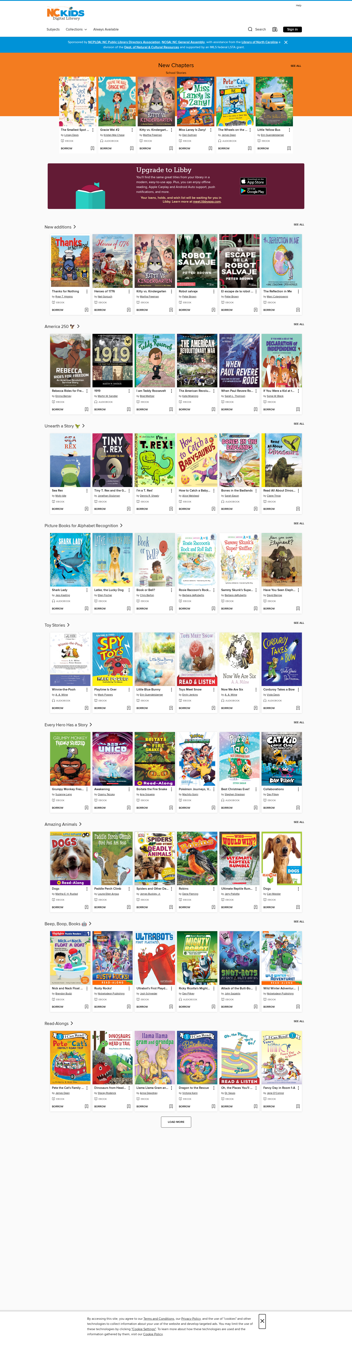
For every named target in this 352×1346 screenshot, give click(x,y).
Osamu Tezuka (106, 794)
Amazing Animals (61, 824)
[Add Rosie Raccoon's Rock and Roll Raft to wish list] (213, 609)
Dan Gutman (189, 135)
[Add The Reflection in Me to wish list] (297, 310)
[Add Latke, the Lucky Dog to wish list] (128, 609)
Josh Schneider (148, 993)
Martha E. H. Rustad (66, 894)
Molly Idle (60, 495)
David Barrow (274, 595)
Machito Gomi (190, 794)
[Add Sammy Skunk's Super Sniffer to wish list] (255, 609)
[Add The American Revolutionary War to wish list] (213, 409)
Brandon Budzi (63, 993)
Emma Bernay (63, 396)
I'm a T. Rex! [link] (144, 491)
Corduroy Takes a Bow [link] (279, 690)
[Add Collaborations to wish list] (297, 808)
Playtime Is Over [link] (105, 690)
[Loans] (275, 30)
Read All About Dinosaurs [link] (279, 491)
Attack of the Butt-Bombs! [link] (237, 988)
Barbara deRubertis (193, 595)
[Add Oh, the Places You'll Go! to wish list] (255, 1106)
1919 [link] (97, 391)
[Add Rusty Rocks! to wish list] (128, 1007)
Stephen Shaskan (235, 794)
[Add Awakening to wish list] (128, 808)
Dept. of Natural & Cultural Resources (151, 47)
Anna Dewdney (148, 1093)
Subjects (53, 29)
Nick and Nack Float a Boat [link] (68, 988)
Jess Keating (62, 595)
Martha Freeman (152, 135)
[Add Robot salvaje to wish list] (213, 310)
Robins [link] (183, 889)
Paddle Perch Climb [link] (107, 889)
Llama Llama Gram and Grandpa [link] (152, 1088)
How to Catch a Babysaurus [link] (195, 491)
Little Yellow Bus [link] (268, 130)
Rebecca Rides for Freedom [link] (68, 391)
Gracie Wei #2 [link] (109, 130)
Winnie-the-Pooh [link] (64, 690)
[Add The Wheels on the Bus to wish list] (249, 148)
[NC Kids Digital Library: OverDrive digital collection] (66, 14)
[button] (256, 30)
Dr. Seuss (230, 1093)
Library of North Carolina (260, 42)
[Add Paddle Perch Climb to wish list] (128, 907)
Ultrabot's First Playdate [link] (152, 988)
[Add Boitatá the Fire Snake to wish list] (171, 808)
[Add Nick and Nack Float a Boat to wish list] (86, 1007)
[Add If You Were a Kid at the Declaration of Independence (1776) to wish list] (297, 409)
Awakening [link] (102, 789)
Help (298, 5)
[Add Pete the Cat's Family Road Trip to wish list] (86, 1106)
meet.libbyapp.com (207, 202)
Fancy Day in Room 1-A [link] (279, 1088)
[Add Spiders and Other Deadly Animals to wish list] (171, 907)
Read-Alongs (57, 1023)
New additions (59, 227)
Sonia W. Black (275, 396)
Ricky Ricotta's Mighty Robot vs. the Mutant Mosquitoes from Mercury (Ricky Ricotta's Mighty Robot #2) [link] (195, 988)
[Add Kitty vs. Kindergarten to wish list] (171, 148)
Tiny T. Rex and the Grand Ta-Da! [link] (110, 491)
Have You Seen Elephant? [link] (279, 590)
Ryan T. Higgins (64, 296)
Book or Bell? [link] (145, 590)
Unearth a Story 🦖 (63, 426)
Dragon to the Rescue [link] (194, 1088)
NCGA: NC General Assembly (183, 42)
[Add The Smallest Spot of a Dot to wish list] (92, 148)
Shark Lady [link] (59, 590)
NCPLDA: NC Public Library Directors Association (124, 42)
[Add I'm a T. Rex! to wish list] (171, 509)
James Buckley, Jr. (150, 894)
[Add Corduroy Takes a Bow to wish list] (297, 708)
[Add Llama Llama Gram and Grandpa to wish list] (171, 1106)
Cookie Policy (153, 1334)
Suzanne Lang (63, 794)
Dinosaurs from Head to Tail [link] (110, 1088)
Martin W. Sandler (108, 396)
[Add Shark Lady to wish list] (86, 609)
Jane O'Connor (275, 1093)
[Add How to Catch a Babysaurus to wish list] (213, 509)
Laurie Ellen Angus (108, 894)
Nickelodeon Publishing (111, 993)
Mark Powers (105, 694)
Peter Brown (189, 296)
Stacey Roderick (107, 1093)
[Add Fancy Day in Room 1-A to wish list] (297, 1106)
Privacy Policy (191, 1319)
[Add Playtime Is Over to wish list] (128, 708)
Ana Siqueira (147, 794)
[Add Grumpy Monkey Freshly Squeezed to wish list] (86, 808)
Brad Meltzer (147, 396)
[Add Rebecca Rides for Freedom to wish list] (86, 409)
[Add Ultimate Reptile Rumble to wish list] (255, 907)
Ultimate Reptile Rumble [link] (237, 889)
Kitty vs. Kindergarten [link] (154, 130)
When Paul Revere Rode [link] (237, 391)
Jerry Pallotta (232, 894)
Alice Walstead (190, 495)
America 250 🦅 (60, 326)
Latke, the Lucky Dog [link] (109, 590)
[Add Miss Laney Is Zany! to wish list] (210, 148)
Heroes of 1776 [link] (104, 291)
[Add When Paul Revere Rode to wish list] (255, 409)
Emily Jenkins (190, 694)
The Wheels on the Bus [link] (233, 130)
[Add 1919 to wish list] (128, 409)
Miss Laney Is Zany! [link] (192, 130)
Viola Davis (273, 694)
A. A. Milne (61, 694)
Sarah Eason (232, 495)
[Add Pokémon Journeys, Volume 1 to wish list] (213, 808)
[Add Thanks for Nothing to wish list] (86, 310)
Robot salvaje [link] (188, 291)
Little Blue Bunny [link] (148, 690)
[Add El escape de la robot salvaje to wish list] (255, 310)
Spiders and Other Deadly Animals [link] (152, 889)
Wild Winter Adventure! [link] (279, 988)
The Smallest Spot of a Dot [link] (76, 130)
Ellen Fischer (105, 595)
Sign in (292, 29)
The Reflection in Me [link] (277, 291)
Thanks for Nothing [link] (65, 291)
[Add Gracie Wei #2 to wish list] (131, 148)
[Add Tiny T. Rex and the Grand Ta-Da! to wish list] (128, 509)
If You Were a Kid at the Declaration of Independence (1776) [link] (279, 391)
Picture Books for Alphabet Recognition (82, 526)
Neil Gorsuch (105, 296)
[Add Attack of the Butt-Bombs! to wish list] (255, 1007)
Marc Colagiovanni (277, 296)
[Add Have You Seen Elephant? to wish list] (297, 609)
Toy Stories (55, 625)
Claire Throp (274, 495)
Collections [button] (75, 29)
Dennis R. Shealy (149, 495)
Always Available (106, 29)
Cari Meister (274, 894)
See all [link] (296, 66)
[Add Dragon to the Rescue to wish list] (213, 1106)
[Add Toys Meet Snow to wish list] (213, 708)
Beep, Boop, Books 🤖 (66, 924)
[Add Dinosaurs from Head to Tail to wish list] (128, 1106)
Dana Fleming (190, 894)
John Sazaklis (232, 993)
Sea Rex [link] (57, 491)
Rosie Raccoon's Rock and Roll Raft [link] (195, 590)
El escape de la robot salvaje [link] (237, 291)
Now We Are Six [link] (232, 690)
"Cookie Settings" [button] (143, 1329)
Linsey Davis (71, 135)
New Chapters (176, 65)
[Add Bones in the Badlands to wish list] (255, 509)
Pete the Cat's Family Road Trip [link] (68, 1088)
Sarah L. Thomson (235, 396)
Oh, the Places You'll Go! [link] (237, 1088)
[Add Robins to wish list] (213, 907)
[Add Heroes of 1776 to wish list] (128, 310)
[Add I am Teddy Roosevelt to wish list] (171, 409)
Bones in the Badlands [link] (237, 491)
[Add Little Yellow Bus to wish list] (289, 148)
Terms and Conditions (158, 1319)
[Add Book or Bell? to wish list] (171, 609)
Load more (176, 1122)
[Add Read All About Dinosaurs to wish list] (297, 509)
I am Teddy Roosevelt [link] (151, 391)
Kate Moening (190, 396)
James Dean (229, 135)
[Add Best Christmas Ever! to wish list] (255, 808)
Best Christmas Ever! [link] (235, 789)
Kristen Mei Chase (114, 135)
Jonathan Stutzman (109, 495)
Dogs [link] (55, 889)
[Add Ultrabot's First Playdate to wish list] (171, 1007)
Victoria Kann (190, 1093)
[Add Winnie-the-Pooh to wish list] (86, 708)
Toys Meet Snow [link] (190, 690)
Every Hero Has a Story (67, 725)
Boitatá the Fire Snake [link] (151, 789)
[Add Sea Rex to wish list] (86, 509)
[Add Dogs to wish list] (86, 907)
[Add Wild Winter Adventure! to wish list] (297, 1007)
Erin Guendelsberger (272, 135)
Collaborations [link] (273, 789)
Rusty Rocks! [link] (103, 988)
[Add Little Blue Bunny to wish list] (171, 708)
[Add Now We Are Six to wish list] (255, 708)
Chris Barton (147, 595)
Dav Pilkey (273, 794)
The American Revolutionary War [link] (195, 391)
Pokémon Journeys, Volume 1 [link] (195, 789)
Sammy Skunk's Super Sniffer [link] (237, 590)
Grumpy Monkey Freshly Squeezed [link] (68, 789)
